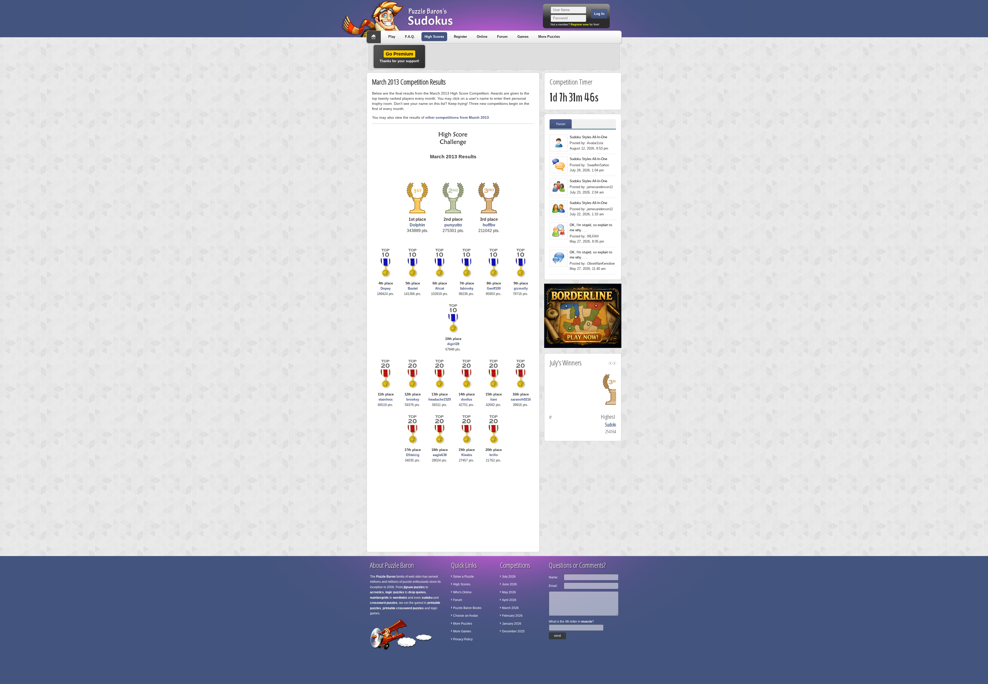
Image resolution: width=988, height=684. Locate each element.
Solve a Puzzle (463, 576)
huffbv (489, 225)
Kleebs (466, 455)
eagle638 (440, 455)
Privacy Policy (463, 639)
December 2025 (513, 631)
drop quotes (417, 592)
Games (522, 37)
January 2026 (511, 623)
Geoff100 (494, 288)
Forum (502, 37)
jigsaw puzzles (414, 587)
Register (460, 37)
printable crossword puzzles (403, 608)
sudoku (427, 597)
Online (482, 37)
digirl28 (453, 344)
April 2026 (509, 600)
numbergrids (379, 597)
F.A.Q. (410, 37)
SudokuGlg (584, 424)
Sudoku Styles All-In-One (588, 137)
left (610, 363)
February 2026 (512, 615)
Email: (553, 586)
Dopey (386, 288)
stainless (385, 399)
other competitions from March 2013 (457, 117)
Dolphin (417, 225)
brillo (493, 455)
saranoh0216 (521, 399)
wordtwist (400, 597)
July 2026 (509, 576)
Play (391, 37)
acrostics (377, 592)
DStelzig (412, 455)
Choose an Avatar (465, 615)
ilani (493, 399)
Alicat (439, 288)
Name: (553, 577)
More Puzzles (549, 37)
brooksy (412, 399)
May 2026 (509, 592)
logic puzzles (394, 592)
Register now (580, 24)
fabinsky (466, 288)
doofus (466, 399)
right (614, 363)
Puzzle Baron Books (467, 608)
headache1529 (439, 399)
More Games (462, 631)
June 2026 (509, 584)
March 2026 (510, 608)
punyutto (453, 225)
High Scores (434, 37)
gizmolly (521, 288)
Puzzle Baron (385, 576)
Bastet (413, 288)
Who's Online (462, 592)
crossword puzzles (384, 603)
